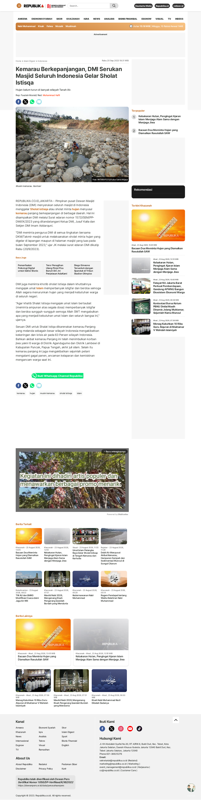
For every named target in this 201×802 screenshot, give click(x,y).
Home (18, 61)
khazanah (72, 18)
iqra (86, 18)
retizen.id (178, 6)
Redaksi (43, 764)
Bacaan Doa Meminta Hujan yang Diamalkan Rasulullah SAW (158, 131)
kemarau (22, 213)
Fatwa (50, 26)
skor (59, 18)
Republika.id (162, 6)
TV (169, 18)
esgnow (146, 18)
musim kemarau (47, 393)
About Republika (24, 764)
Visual (42, 745)
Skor (64, 727)
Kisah (41, 26)
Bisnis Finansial (127, 18)
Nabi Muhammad (26, 26)
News (19, 736)
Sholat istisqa (39, 209)
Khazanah (21, 732)
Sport (64, 736)
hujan (75, 209)
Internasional (22, 740)
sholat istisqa (66, 393)
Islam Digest (29, 61)
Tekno (42, 740)
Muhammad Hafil (51, 95)
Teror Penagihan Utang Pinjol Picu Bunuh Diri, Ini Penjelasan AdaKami (56, 269)
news (96, 18)
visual (159, 18)
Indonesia (42, 61)
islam (79, 393)
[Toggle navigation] (19, 5)
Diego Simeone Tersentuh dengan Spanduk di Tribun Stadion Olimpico (83, 269)
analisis (109, 18)
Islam (40, 288)
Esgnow (20, 745)
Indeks (179, 18)
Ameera (20, 727)
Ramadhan (44, 749)
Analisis (42, 736)
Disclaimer (21, 768)
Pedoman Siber (69, 764)
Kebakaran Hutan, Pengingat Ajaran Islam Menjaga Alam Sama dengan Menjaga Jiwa (160, 119)
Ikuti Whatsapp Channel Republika (60, 376)
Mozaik (59, 26)
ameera (22, 18)
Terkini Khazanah (142, 205)
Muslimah (71, 26)
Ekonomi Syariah (42, 18)
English (65, 745)
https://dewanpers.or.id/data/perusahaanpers (41, 785)
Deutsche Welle (143, 6)
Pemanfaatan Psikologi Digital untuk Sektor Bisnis (28, 268)
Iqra (41, 732)
